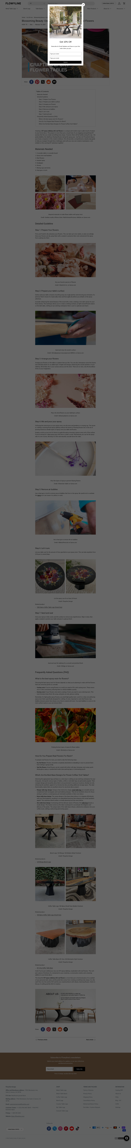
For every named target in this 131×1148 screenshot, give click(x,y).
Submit (66, 62)
